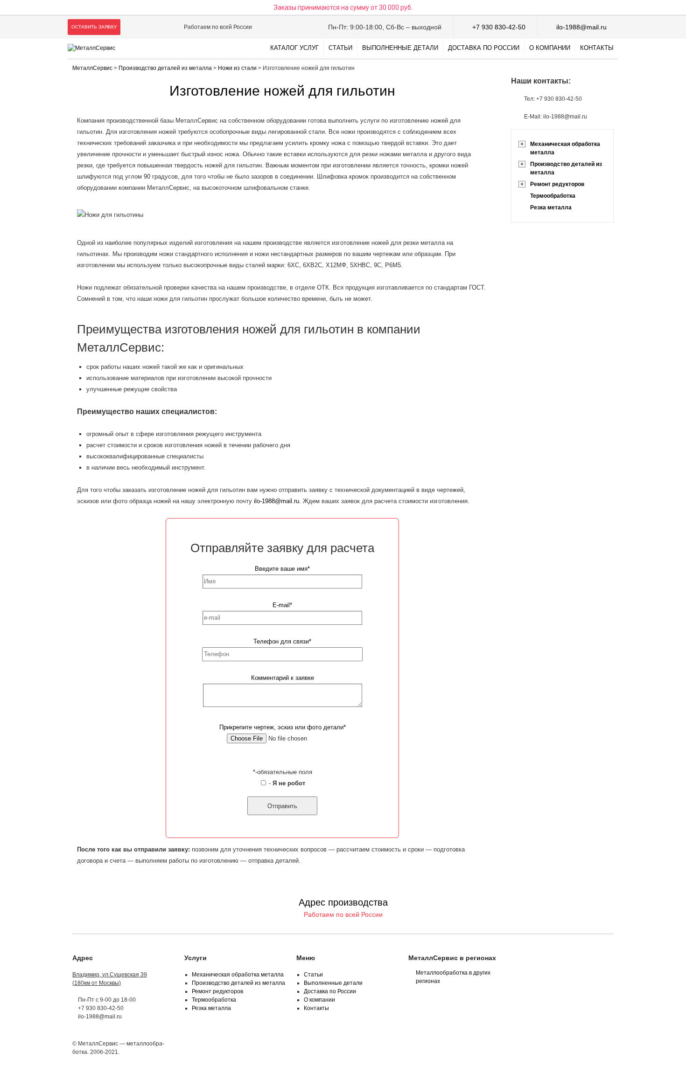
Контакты (597, 47)
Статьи (340, 47)
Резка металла (551, 207)
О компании (549, 47)
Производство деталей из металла (566, 168)
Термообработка (552, 196)
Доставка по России (483, 47)
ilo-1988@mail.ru (581, 27)
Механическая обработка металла (565, 148)
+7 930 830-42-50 (498, 27)
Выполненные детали (400, 47)
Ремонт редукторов (557, 184)
